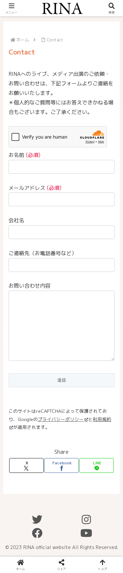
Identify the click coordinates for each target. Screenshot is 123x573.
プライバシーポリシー (61, 419)
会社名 (16, 220)
